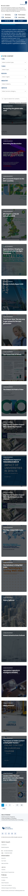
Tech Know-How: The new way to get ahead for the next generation (14, 321)
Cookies (3, 880)
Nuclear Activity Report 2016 (13, 284)
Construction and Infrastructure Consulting (12, 820)
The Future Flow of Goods (12, 354)
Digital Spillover (9, 600)
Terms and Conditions (6, 885)
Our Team (3, 860)
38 (21, 805)
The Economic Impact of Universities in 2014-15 (12, 461)
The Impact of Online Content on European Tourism (14, 742)
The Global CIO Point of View (13, 390)
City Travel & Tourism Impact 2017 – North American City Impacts (13, 497)
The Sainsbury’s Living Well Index (12, 566)
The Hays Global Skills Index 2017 (13, 531)
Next (4, 808)
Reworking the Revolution (12, 144)
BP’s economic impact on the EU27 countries (13, 180)
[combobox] (13, 62)
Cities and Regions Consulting (8, 818)
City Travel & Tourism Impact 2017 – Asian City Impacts (13, 426)
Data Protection (5, 882)
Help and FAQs (4, 863)
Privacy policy (23, 4)
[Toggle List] (25, 62)
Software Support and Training (8, 888)
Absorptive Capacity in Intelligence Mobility (11, 672)
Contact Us (4, 844)
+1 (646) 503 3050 (8, 853)
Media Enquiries (5, 847)
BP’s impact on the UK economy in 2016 (11, 215)
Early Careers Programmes (7, 872)
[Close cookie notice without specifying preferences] (26, 2)
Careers (3, 869)
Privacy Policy (4, 877)
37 (17, 805)
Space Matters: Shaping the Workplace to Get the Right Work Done (13, 251)
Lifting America (8, 706)
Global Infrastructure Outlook (14, 635)
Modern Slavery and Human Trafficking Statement (12, 890)
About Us (3, 858)
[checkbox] (2, 15)
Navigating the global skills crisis (13, 110)
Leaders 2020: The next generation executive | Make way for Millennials (13, 778)
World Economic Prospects (8, 817)
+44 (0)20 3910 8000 (8, 850)
